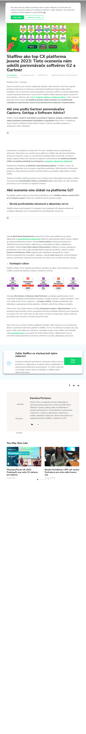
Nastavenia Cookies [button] (34, 17)
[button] (37, 479)
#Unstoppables (12, 75)
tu (44, 12)
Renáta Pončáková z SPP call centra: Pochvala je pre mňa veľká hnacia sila (24, 472)
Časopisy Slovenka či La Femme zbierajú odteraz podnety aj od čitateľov (60, 472)
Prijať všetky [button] (17, 17)
